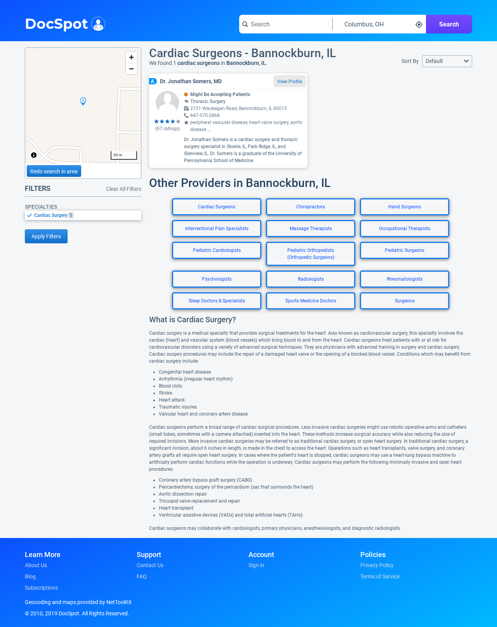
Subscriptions (41, 588)
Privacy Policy (377, 565)
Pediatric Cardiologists (217, 250)
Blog (30, 576)
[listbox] (83, 215)
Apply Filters (46, 236)
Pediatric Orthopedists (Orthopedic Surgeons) (310, 254)
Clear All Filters (123, 189)
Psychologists (216, 279)
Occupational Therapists (404, 228)
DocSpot (56, 23)
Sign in (256, 565)
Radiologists (311, 279)
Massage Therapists (311, 228)
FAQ (142, 576)
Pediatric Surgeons (404, 250)
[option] (87, 215)
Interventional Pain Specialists (216, 228)
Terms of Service (380, 576)
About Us (36, 565)
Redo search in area (54, 171)
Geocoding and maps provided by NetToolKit (78, 602)
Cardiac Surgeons (216, 207)
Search (449, 24)
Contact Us (150, 565)
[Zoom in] (131, 57)
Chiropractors (310, 207)
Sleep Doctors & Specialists (217, 301)
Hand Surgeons (404, 207)
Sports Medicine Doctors (310, 301)
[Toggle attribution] (33, 155)
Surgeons (405, 301)
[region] (83, 106)
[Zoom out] (131, 68)
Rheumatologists (404, 279)
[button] (447, 61)
